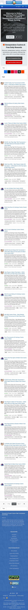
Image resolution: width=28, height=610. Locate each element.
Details (15, 605)
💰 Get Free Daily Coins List (14, 62)
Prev (9, 503)
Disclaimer (14, 534)
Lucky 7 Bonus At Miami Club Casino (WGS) (15, 123)
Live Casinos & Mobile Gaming (9, 458)
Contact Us (14, 541)
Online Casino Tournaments (16, 98)
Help (4, 597)
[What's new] (23, 6)
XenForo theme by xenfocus (15, 608)
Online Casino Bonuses (14, 563)
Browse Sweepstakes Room (14, 58)
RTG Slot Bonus (14, 565)
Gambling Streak (14, 556)
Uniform (13, 593)
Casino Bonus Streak (14, 553)
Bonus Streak (14, 550)
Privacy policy (20, 595)
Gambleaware (14, 538)
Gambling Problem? (14, 540)
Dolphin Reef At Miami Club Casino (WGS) (14, 464)
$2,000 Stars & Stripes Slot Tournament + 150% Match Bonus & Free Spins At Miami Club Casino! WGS (15, 251)
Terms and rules (12, 595)
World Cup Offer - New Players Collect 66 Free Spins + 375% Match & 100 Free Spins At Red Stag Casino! (15, 165)
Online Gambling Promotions (16, 118)
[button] (2, 6)
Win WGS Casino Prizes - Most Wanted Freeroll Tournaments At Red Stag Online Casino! (14, 316)
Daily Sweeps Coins (14, 558)
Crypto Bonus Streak (14, 560)
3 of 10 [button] (14, 503)
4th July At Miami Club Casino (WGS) (13, 188)
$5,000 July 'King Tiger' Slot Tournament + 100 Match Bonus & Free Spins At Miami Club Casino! (15, 143)
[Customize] (17, 593)
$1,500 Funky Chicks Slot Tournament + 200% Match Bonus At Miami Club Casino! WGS (15, 381)
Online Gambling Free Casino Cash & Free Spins (13, 288)
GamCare (14, 536)
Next (19, 503)
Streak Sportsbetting (14, 568)
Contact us (5, 595)
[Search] (26, 6)
